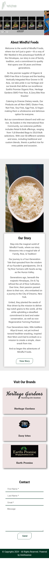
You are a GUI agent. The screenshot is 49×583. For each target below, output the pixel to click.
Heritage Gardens (24, 408)
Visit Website (24, 31)
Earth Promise (24, 462)
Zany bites (24, 435)
